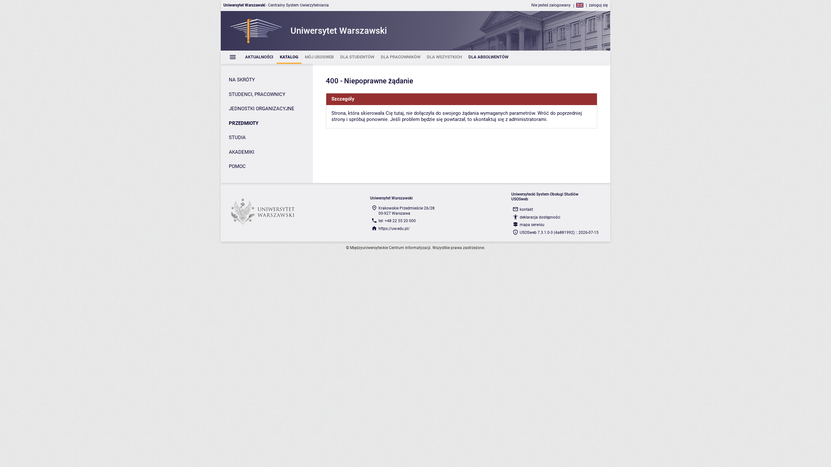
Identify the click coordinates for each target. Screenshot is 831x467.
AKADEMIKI (241, 152)
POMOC (237, 166)
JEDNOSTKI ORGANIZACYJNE (261, 109)
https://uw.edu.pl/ (394, 228)
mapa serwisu (532, 224)
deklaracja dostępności (540, 217)
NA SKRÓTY (242, 80)
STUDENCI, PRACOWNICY (257, 94)
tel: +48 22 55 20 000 (397, 221)
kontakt (526, 209)
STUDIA (237, 137)
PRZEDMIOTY (243, 123)
